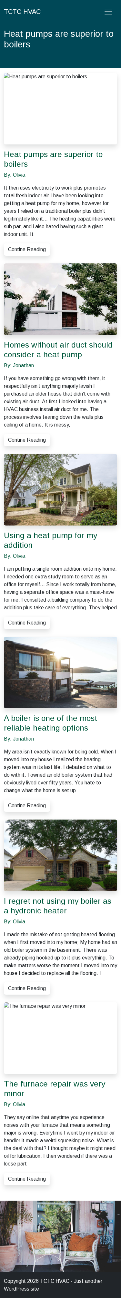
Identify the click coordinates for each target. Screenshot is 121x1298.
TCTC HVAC (22, 11)
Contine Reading (27, 249)
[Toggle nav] (108, 11)
